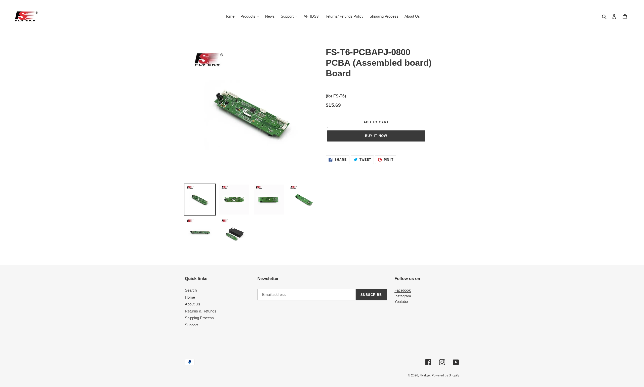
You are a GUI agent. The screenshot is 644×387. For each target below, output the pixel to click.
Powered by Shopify (445, 375)
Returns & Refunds (200, 311)
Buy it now (376, 136)
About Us (192, 304)
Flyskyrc (425, 375)
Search (191, 290)
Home (190, 297)
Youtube (401, 301)
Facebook (402, 290)
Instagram (402, 296)
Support (191, 325)
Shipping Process (199, 318)
